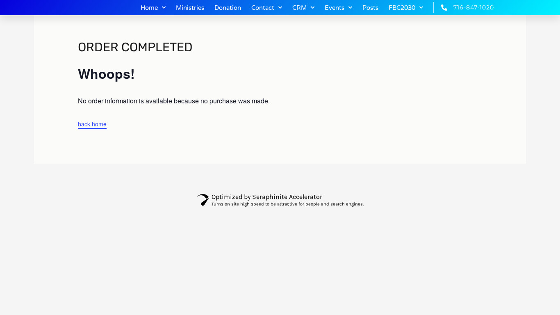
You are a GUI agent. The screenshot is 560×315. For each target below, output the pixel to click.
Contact (262, 7)
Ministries (190, 7)
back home (92, 124)
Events (334, 7)
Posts (370, 7)
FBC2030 (402, 7)
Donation (227, 7)
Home (149, 7)
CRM (299, 7)
